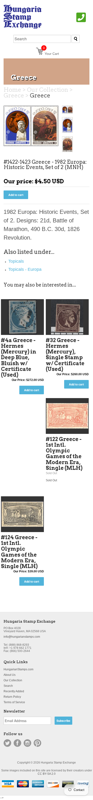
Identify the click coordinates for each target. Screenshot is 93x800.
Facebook (17, 743)
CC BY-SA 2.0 (47, 773)
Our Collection (13, 680)
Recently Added (14, 691)
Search (8, 685)
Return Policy (12, 696)
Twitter (7, 743)
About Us (10, 675)
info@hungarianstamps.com (22, 636)
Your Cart (51, 54)
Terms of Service (14, 702)
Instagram (27, 743)
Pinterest (37, 743)
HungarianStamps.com (18, 669)
